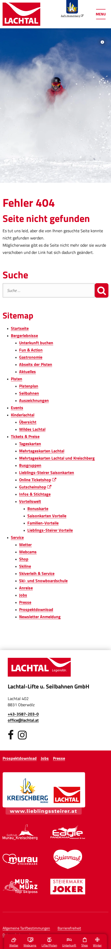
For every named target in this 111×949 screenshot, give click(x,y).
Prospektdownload (36, 609)
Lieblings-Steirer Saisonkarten (46, 472)
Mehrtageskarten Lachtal (41, 451)
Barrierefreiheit (69, 928)
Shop (23, 559)
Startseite (20, 328)
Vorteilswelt (30, 501)
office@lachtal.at (23, 720)
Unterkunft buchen (36, 343)
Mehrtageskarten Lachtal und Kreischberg (57, 458)
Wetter (25, 544)
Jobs (23, 595)
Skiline (25, 566)
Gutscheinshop (35, 487)
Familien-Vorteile (43, 523)
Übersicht (27, 422)
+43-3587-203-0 (23, 714)
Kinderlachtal (22, 415)
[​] (11, 735)
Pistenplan (28, 386)
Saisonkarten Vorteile (46, 516)
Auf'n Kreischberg (72, 16)
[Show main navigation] (101, 14)
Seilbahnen (29, 393)
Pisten (16, 379)
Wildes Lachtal (32, 429)
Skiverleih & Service (36, 573)
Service (17, 537)
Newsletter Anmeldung (40, 617)
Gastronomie (30, 357)
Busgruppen (30, 465)
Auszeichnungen (34, 400)
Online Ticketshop (38, 480)
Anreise (26, 588)
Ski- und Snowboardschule (43, 580)
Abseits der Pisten (35, 364)
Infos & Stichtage (35, 494)
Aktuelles (27, 371)
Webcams (28, 552)
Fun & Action (31, 350)
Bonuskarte (37, 508)
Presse (25, 602)
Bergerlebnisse (24, 335)
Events (17, 407)
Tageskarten (30, 444)
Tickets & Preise (25, 436)
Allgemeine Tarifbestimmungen (26, 928)
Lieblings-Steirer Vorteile (50, 530)
